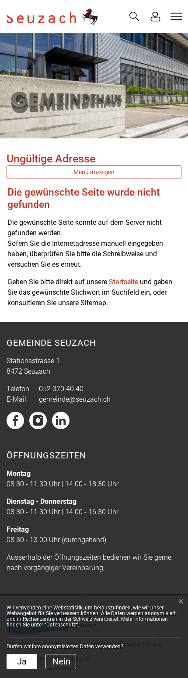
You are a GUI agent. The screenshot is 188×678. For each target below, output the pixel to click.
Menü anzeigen (94, 172)
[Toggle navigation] (174, 16)
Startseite (123, 282)
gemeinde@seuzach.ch (75, 399)
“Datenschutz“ (61, 625)
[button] (134, 16)
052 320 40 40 (61, 389)
